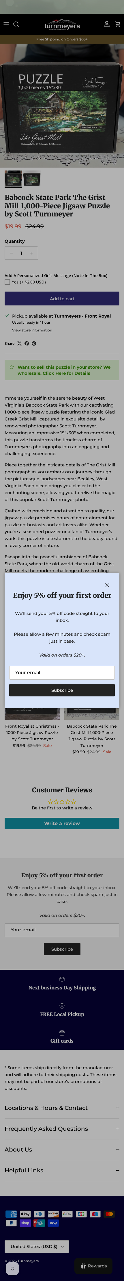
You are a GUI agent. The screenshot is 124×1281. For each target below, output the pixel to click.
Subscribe (62, 690)
